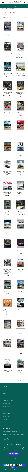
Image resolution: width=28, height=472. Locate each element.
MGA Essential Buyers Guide (7, 371)
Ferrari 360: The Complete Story (7, 113)
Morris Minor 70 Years (20, 73)
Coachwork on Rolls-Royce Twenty (20, 193)
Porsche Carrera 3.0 (7, 291)
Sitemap (5, 410)
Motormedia (11, 469)
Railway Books (6, 403)
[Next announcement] (25, 5)
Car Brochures (6, 396)
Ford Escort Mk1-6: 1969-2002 (7, 54)
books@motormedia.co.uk (10, 431)
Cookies (5, 419)
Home (2, 8)
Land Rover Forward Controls (20, 172)
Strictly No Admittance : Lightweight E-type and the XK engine (20, 54)
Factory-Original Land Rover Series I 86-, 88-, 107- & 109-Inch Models (7, 351)
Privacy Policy (6, 406)
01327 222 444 (6, 428)
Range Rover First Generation (20, 351)
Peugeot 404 (20, 309)
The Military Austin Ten (7, 153)
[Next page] (24, 380)
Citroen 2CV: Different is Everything (20, 231)
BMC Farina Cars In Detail (20, 113)
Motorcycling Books (8, 400)
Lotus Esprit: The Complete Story (7, 251)
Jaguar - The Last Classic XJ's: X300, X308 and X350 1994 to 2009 (7, 133)
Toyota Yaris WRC (7, 330)
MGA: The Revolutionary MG (20, 132)
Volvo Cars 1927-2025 (7, 32)
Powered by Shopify (18, 469)
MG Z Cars (20, 153)
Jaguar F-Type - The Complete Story (20, 251)
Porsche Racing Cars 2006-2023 (7, 193)
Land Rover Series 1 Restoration (7, 212)
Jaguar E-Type (20, 269)
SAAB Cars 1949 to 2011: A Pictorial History (7, 231)
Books (6, 8)
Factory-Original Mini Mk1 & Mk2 (21, 331)
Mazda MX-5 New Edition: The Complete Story (20, 33)
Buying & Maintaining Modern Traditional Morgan (20, 93)
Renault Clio (20, 291)
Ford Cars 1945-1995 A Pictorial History (7, 74)
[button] (3, 2)
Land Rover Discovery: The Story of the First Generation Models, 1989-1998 (7, 311)
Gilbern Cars (20, 370)
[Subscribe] (22, 448)
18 (20, 380)
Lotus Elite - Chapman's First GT (20, 212)
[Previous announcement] (2, 5)
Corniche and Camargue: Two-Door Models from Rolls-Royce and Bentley (7, 173)
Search (4, 390)
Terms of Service (7, 416)
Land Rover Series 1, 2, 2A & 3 (7, 93)
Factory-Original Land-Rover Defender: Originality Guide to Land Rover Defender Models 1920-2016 (7, 271)
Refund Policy (6, 413)
